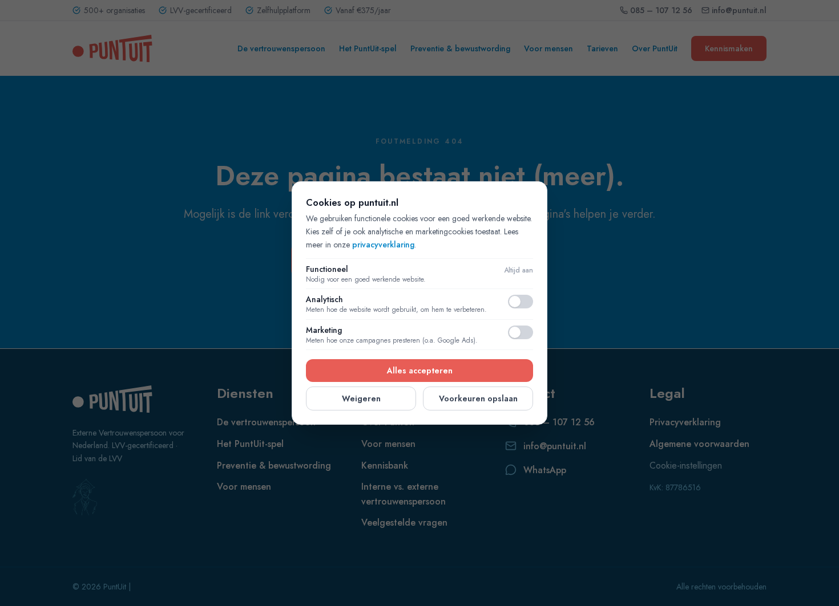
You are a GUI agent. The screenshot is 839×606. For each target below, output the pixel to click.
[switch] (520, 301)
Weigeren (361, 398)
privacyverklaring (383, 244)
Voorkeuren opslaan (478, 398)
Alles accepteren (420, 370)
